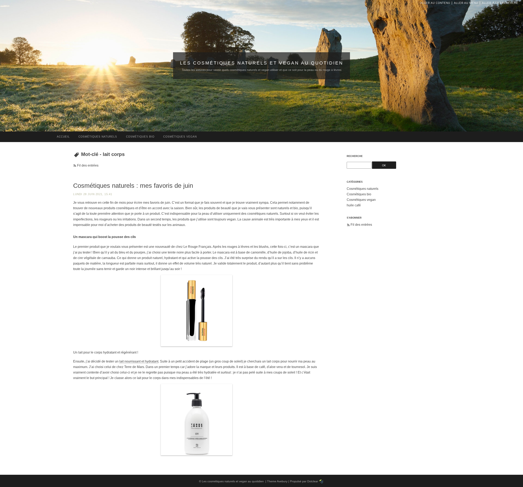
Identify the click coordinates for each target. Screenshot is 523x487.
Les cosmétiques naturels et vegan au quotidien (261, 63)
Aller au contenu (435, 2)
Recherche (355, 156)
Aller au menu (466, 2)
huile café (354, 205)
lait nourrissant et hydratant (138, 361)
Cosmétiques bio (359, 194)
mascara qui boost (92, 237)
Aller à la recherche (500, 2)
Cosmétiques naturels (362, 188)
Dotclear (312, 481)
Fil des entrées (87, 165)
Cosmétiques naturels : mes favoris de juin (133, 185)
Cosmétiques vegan (361, 199)
